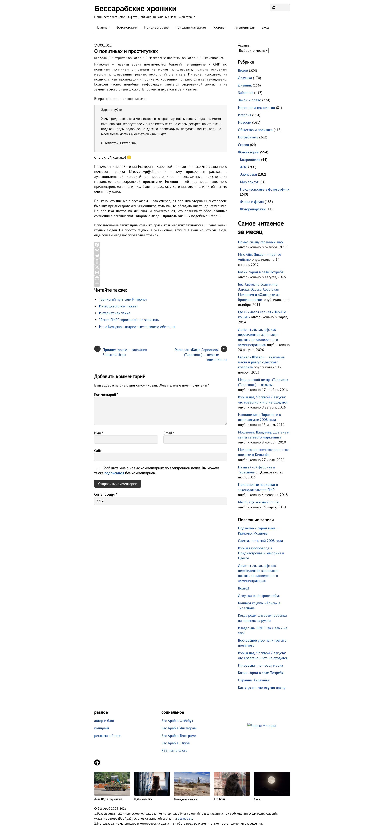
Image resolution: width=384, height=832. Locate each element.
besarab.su (185, 818)
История (244, 115)
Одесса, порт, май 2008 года (260, 540)
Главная (103, 27)
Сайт (97, 450)
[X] (160, 267)
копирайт (101, 728)
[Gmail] (160, 272)
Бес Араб (100, 58)
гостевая (219, 27)
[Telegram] (160, 256)
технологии (190, 58)
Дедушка (245, 78)
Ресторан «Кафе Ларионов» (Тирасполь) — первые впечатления (201, 354)
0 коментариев (213, 58)
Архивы (244, 45)
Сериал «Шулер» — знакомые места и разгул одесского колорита (261, 362)
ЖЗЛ (243, 167)
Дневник (245, 85)
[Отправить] (160, 284)
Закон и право (249, 100)
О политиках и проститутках (126, 51)
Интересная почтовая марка (260, 665)
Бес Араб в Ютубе (175, 743)
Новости (244, 122)
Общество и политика (255, 129)
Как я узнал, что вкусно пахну (261, 687)
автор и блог (104, 720)
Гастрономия (250, 159)
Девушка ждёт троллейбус (259, 595)
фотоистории (126, 27)
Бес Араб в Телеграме (178, 735)
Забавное (245, 92)
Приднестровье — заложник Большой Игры (121, 352)
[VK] (160, 250)
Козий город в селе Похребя (261, 272)
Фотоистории (248, 152)
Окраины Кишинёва (254, 680)
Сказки (243, 144)
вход (265, 27)
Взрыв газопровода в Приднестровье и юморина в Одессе (261, 553)
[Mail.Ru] (160, 278)
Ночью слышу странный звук (260, 242)
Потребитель (248, 137)
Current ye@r (105, 494)
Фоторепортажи (253, 209)
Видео (243, 70)
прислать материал (191, 27)
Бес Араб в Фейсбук (177, 720)
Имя (98, 433)
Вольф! (243, 588)
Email (168, 433)
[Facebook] (160, 245)
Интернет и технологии (127, 58)
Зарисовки (248, 174)
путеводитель (244, 27)
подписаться (114, 473)
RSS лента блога (174, 750)
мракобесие (157, 58)
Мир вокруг (249, 182)
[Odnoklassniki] (160, 261)
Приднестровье (156, 27)
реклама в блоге (107, 735)
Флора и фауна (252, 201)
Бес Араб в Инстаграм (178, 728)
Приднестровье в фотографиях (264, 189)
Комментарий (106, 394)
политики (174, 58)
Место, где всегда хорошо (258, 502)
